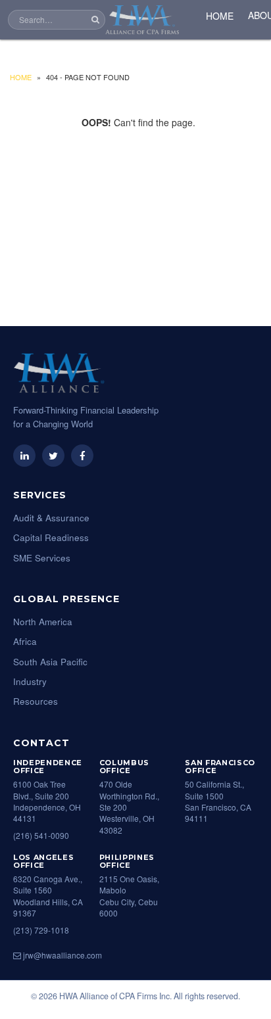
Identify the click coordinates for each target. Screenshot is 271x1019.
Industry (30, 681)
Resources (35, 701)
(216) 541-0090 (41, 835)
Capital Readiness (51, 537)
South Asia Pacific (50, 661)
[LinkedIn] (24, 455)
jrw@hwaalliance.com (61, 954)
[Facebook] (82, 455)
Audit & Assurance (51, 517)
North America (42, 621)
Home (21, 77)
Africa (25, 641)
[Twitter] (53, 455)
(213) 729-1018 (41, 930)
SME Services (41, 558)
